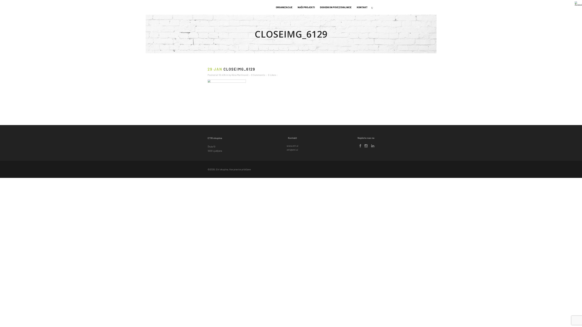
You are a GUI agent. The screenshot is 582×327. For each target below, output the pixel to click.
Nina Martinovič (240, 74)
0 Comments (258, 74)
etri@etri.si (292, 149)
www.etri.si (292, 145)
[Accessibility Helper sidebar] (578, 3)
